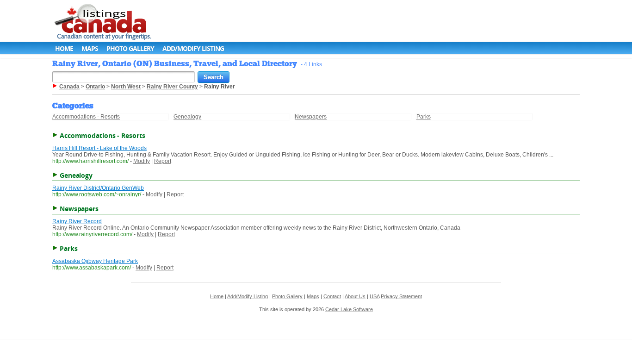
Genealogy (187, 116)
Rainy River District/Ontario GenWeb (98, 188)
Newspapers (311, 116)
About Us (355, 296)
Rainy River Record (77, 221)
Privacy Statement (401, 296)
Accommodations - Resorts (86, 116)
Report (162, 161)
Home (64, 48)
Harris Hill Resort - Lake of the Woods (99, 148)
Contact (332, 296)
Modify (141, 161)
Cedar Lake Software (349, 309)
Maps (89, 48)
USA (374, 296)
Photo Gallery (130, 48)
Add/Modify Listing (193, 48)
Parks (423, 116)
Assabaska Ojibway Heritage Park (95, 261)
